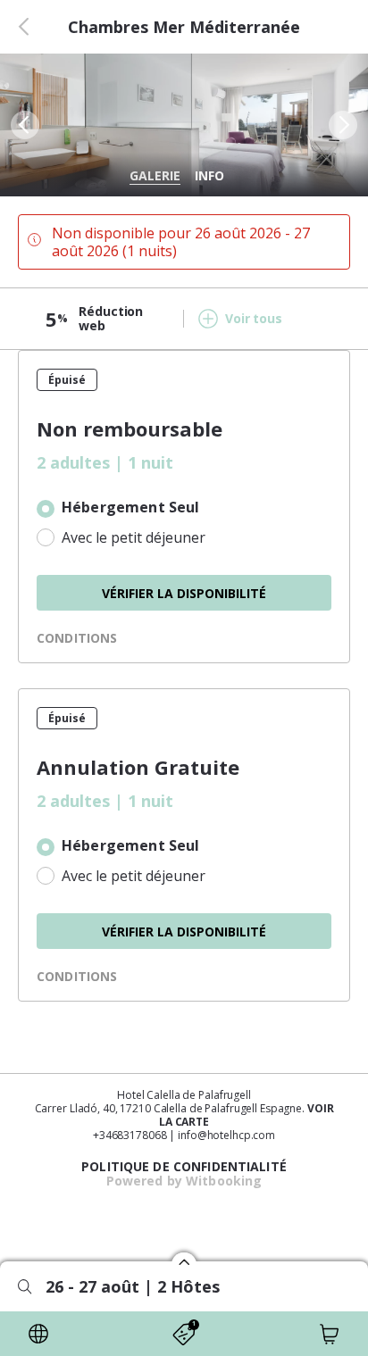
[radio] (184, 509)
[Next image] (344, 125)
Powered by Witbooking (184, 1180)
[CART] (329, 1334)
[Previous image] (23, 125)
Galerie (155, 175)
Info (209, 175)
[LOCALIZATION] (38, 1334)
